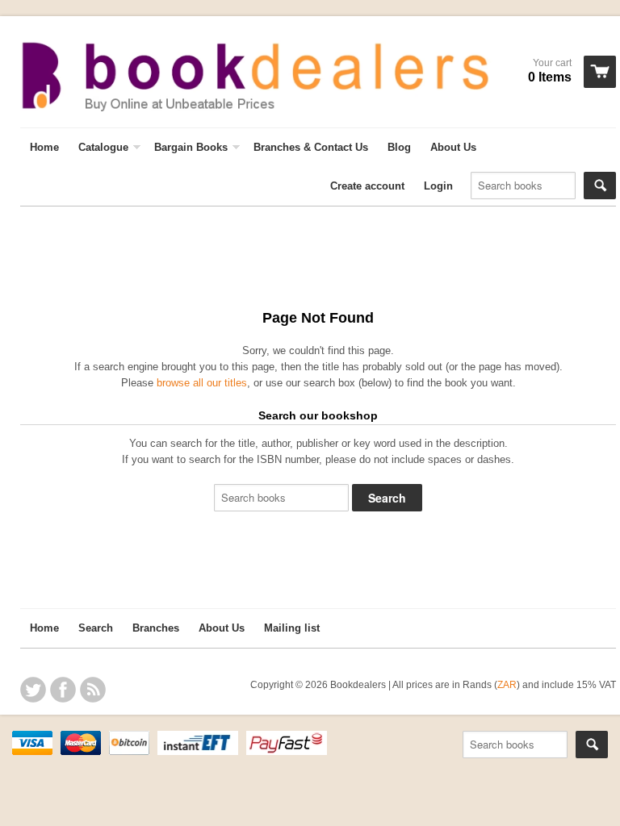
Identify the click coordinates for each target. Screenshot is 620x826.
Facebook (63, 690)
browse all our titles (202, 383)
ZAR (507, 684)
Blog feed (93, 690)
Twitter (33, 690)
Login (438, 186)
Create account (367, 186)
